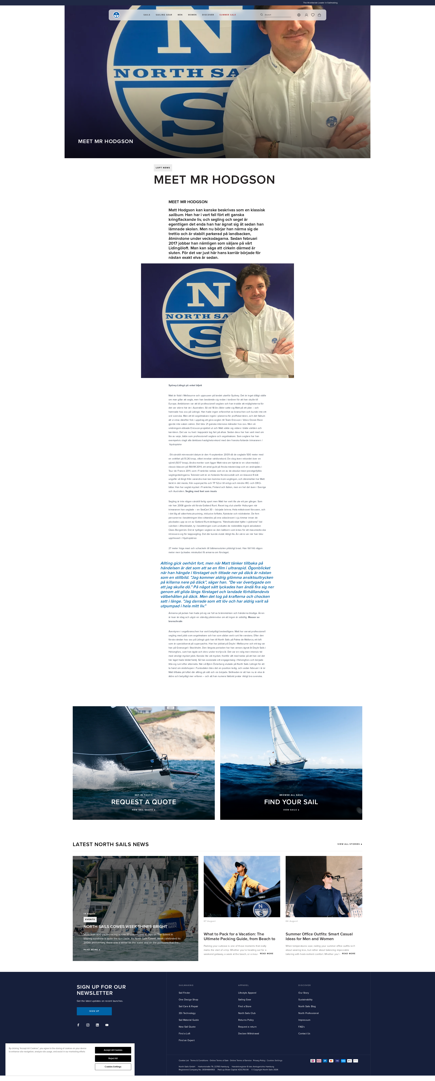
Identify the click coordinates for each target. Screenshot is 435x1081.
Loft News (163, 168)
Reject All (113, 1058)
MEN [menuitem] (180, 15)
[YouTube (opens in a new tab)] (107, 1025)
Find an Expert (187, 1040)
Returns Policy (246, 1020)
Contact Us (304, 1033)
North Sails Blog (307, 1006)
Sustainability (305, 999)
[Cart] (319, 15)
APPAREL (243, 985)
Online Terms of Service (241, 1060)
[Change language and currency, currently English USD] (299, 15)
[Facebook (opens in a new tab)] (79, 1025)
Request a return (247, 1026)
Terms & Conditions (199, 1060)
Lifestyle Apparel (247, 992)
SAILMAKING (186, 985)
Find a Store (244, 1006)
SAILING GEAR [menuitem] (164, 15)
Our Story (303, 992)
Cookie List (184, 1060)
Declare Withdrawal (248, 1033)
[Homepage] (116, 15)
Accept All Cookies (113, 1050)
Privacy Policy (259, 1060)
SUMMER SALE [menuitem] (228, 15)
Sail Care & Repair (188, 1006)
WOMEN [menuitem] (192, 15)
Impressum (304, 1020)
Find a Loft (184, 1033)
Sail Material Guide (189, 1020)
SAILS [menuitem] (147, 15)
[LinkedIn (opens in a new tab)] (98, 1025)
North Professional (308, 1013)
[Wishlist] (313, 15)
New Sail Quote (187, 1026)
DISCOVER (304, 985)
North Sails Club (247, 1013)
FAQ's (301, 1026)
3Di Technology (187, 1013)
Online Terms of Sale (219, 1060)
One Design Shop (188, 999)
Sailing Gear (244, 999)
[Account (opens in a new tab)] (306, 15)
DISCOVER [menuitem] (208, 15)
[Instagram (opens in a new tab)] (88, 1025)
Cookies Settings (113, 1066)
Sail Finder (184, 992)
